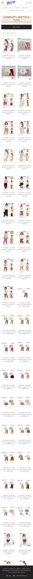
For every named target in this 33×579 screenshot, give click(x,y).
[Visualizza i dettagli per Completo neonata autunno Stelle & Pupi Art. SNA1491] (8, 485)
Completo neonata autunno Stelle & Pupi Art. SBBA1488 (8, 359)
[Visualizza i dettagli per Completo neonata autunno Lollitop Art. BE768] (8, 182)
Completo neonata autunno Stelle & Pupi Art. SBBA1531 (8, 469)
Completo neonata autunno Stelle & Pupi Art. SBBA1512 (8, 387)
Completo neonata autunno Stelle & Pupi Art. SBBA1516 (8, 414)
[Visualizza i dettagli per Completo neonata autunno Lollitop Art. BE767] (24, 155)
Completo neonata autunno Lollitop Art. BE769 (24, 194)
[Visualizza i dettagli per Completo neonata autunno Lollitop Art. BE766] (8, 155)
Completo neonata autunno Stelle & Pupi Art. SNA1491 (8, 496)
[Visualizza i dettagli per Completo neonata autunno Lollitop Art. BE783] (24, 237)
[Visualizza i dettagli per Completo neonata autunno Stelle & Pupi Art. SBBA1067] (24, 292)
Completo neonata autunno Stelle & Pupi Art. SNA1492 (24, 496)
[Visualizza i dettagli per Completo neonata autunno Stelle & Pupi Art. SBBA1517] (24, 402)
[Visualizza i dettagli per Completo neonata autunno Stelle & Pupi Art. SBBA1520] (24, 430)
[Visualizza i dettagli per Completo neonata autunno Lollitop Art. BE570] (24, 45)
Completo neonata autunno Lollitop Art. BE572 (8, 84)
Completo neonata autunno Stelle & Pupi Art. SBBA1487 (24, 332)
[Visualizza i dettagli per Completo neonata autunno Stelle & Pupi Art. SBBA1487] (24, 320)
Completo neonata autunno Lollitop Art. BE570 (24, 57)
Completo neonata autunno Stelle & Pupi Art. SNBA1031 (8, 524)
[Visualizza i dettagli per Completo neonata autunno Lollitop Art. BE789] (24, 265)
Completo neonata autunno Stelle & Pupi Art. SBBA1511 (24, 359)
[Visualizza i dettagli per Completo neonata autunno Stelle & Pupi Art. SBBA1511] (24, 347)
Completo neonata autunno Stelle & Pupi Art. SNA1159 (24, 469)
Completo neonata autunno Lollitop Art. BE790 (8, 304)
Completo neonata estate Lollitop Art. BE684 (24, 551)
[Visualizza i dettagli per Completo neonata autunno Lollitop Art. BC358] (8, 45)
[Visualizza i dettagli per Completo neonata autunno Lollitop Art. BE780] (24, 210)
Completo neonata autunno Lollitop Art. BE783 (24, 249)
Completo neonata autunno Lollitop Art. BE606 (24, 84)
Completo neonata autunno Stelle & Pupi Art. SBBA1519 (8, 442)
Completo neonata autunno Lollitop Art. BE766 (8, 167)
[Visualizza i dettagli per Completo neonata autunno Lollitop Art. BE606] (24, 73)
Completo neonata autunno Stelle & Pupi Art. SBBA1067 (24, 304)
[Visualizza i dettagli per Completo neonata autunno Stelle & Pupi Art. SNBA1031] (8, 512)
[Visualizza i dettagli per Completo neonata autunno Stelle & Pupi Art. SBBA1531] (8, 457)
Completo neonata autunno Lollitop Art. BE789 (24, 277)
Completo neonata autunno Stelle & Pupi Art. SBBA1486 (8, 332)
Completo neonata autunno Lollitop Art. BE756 (8, 112)
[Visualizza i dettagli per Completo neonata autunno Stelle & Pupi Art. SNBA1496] (24, 512)
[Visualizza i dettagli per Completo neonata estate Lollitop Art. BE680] (8, 540)
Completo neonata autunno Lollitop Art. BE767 (24, 167)
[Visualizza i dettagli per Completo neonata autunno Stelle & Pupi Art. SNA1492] (24, 485)
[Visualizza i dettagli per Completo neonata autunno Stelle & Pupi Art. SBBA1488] (8, 347)
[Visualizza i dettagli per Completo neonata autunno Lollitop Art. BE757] (24, 100)
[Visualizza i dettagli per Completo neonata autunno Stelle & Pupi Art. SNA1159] (24, 457)
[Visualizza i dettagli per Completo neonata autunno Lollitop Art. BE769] (24, 182)
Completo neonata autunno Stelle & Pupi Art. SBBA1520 (24, 442)
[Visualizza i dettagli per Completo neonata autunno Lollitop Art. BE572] (8, 73)
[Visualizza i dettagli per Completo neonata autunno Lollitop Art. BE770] (8, 210)
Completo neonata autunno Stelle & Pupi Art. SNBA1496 (24, 524)
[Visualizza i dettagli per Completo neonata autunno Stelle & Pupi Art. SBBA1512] (8, 375)
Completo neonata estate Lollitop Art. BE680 (8, 551)
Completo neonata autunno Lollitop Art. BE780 (24, 222)
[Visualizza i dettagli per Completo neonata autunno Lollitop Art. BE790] (8, 292)
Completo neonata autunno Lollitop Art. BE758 (8, 139)
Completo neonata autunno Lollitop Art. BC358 (8, 57)
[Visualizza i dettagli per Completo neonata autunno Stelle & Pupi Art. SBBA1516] (8, 402)
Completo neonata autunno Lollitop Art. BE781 (8, 249)
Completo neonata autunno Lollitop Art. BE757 (24, 112)
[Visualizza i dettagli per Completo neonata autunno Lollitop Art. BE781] (8, 237)
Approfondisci (21, 576)
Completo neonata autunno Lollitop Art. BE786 (8, 277)
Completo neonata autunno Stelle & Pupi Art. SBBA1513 (24, 387)
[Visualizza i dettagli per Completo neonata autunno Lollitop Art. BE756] (8, 100)
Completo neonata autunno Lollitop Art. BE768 (8, 194)
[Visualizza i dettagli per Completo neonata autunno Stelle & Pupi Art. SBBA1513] (24, 375)
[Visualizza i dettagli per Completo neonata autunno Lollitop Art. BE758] (8, 128)
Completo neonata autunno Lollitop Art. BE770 (8, 222)
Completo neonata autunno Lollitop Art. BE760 (24, 139)
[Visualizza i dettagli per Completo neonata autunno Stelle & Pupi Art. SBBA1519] (8, 430)
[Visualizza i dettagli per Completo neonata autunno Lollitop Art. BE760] (24, 128)
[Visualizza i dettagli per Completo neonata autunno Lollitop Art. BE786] (8, 265)
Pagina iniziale (8, 8)
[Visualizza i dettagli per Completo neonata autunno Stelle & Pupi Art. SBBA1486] (8, 320)
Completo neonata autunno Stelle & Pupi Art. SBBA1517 (24, 414)
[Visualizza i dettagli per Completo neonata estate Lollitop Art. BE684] (24, 540)
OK (10, 576)
